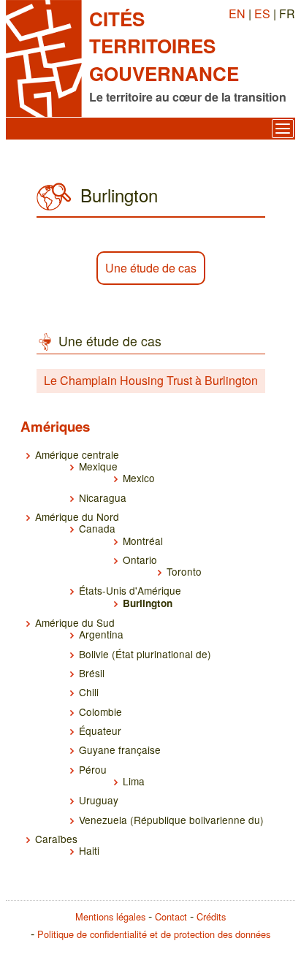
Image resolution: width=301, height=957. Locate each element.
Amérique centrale (77, 454)
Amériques (55, 426)
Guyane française (120, 749)
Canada (97, 528)
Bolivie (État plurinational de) (145, 654)
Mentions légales (110, 916)
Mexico (139, 477)
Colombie (100, 711)
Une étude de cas (151, 267)
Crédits (211, 916)
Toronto (184, 571)
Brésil (91, 673)
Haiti (89, 850)
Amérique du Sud (75, 622)
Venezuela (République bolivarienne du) (171, 819)
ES (262, 13)
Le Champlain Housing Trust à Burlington (151, 380)
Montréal (143, 540)
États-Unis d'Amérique (130, 590)
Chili (89, 692)
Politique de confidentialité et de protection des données (153, 934)
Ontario (140, 559)
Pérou (93, 769)
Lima (134, 781)
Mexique (98, 466)
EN (237, 13)
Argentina (101, 634)
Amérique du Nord (77, 516)
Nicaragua (102, 497)
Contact (171, 916)
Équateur (100, 730)
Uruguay (98, 800)
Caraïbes (56, 838)
